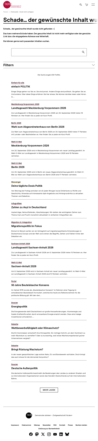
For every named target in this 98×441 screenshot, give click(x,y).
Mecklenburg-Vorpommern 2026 (30, 145)
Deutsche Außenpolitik (24, 368)
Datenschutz (26, 425)
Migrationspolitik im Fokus (26, 226)
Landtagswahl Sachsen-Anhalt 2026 (32, 247)
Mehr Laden (49, 390)
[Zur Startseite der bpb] (12, 8)
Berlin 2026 (17, 167)
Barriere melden (81, 425)
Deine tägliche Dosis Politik (26, 185)
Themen (5, 12)
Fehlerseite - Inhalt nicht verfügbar (22, 12)
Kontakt (62, 425)
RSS (54, 425)
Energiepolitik (19, 306)
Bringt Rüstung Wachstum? (27, 349)
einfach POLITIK (20, 86)
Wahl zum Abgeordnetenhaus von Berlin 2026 (37, 126)
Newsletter (47, 425)
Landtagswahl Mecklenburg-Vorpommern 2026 (38, 108)
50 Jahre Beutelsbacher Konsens (30, 285)
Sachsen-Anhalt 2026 (23, 266)
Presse (70, 425)
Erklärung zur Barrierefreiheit (48, 429)
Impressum (15, 425)
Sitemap (37, 425)
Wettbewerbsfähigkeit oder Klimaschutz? (35, 327)
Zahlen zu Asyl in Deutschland (28, 207)
